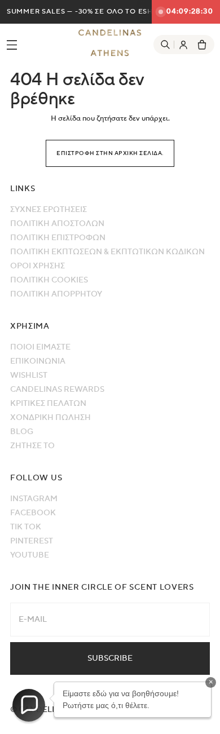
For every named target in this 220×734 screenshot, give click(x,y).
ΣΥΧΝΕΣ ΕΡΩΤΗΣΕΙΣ (48, 210)
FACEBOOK (33, 513)
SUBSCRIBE (110, 658)
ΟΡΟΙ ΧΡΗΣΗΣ (37, 266)
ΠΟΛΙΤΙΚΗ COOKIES (49, 280)
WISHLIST (28, 375)
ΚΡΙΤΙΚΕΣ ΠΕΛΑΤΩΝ (48, 404)
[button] (28, 705)
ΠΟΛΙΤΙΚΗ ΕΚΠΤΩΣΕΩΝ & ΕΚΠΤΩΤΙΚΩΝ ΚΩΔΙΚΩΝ (107, 252)
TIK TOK (25, 527)
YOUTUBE (29, 555)
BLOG (21, 432)
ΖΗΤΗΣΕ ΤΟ (32, 446)
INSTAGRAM (34, 499)
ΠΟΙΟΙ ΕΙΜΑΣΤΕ (40, 347)
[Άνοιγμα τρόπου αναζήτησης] (165, 44)
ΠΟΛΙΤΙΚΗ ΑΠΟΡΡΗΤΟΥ (56, 294)
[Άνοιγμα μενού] (8, 44)
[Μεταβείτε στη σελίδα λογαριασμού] (183, 44)
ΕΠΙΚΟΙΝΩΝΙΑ (37, 361)
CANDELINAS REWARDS (57, 389)
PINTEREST (31, 541)
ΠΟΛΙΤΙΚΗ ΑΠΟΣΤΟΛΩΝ (57, 224)
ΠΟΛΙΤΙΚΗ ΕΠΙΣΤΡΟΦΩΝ (57, 238)
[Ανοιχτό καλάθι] (202, 44)
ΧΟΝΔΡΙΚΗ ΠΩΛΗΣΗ (50, 418)
